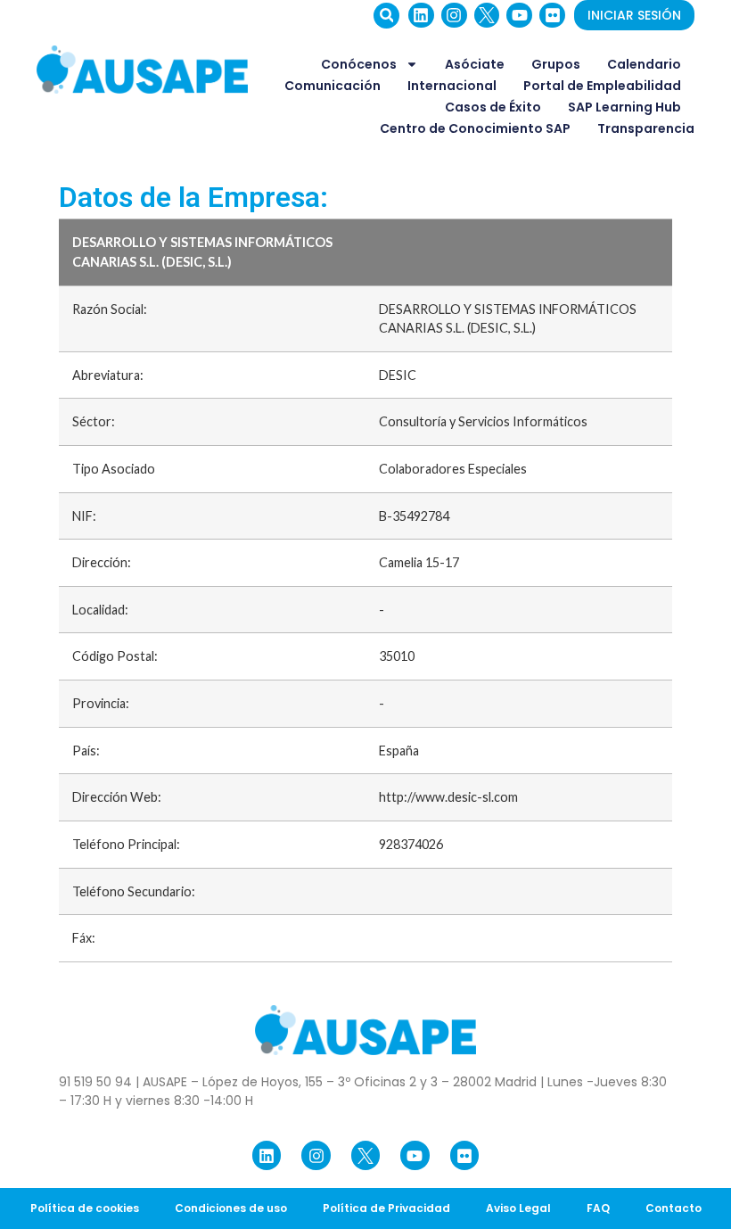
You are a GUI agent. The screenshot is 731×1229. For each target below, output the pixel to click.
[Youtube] (519, 16)
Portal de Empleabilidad (602, 86)
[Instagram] (454, 16)
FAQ (598, 1208)
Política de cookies (84, 1208)
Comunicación (332, 86)
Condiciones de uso (231, 1208)
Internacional (452, 86)
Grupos (555, 64)
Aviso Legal (518, 1208)
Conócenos (359, 64)
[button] (386, 16)
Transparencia (645, 128)
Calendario (644, 64)
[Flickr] (552, 16)
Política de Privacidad (386, 1208)
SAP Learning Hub (624, 107)
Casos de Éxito (493, 107)
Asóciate (475, 64)
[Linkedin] (421, 16)
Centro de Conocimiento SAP (475, 128)
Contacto (673, 1208)
